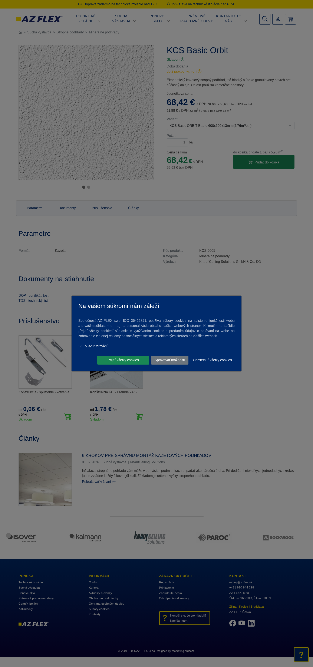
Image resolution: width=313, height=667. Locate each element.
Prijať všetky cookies (123, 360)
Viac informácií (96, 346)
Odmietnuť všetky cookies (212, 360)
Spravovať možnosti (170, 360)
